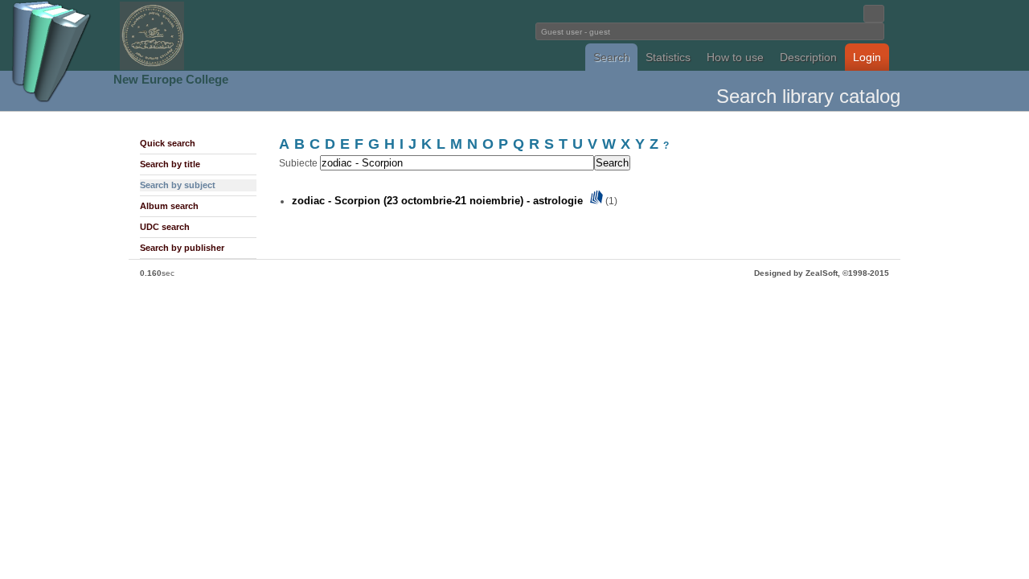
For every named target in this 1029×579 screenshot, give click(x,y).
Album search (169, 206)
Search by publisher (182, 248)
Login (867, 57)
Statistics (668, 57)
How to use (735, 57)
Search (611, 57)
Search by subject (177, 185)
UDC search (165, 227)
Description (808, 57)
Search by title (170, 164)
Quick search (167, 143)
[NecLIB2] (152, 67)
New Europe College (170, 79)
